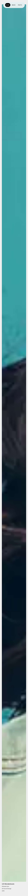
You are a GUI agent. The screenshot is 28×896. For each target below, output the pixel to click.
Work (7, 5)
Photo (20, 5)
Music (13, 5)
